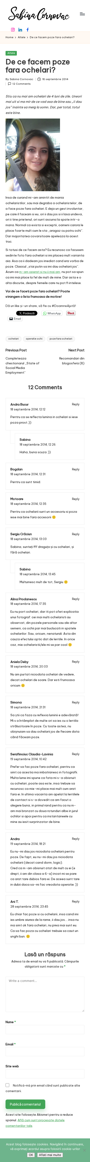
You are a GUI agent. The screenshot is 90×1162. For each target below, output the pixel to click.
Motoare (16, 499)
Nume (11, 1022)
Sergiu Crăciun (21, 534)
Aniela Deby (19, 662)
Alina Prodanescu (23, 599)
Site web (12, 1066)
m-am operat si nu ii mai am (39, 272)
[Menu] (82, 13)
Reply (76, 404)
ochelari (13, 338)
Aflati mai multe (50, 1155)
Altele (11, 53)
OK (31, 1155)
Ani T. (14, 902)
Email (11, 1044)
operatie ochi (34, 338)
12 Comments (21, 83)
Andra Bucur (19, 404)
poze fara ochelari (61, 338)
